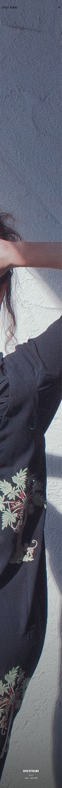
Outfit (26, 778)
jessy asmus (10, 7)
